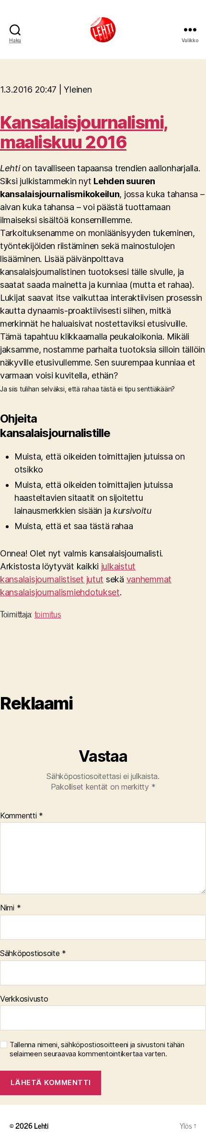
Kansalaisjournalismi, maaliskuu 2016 (84, 132)
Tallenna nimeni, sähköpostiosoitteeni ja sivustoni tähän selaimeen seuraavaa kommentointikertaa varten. (97, 1049)
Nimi (10, 908)
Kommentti (21, 816)
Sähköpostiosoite (33, 953)
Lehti (41, 1125)
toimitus (47, 613)
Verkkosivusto (24, 999)
